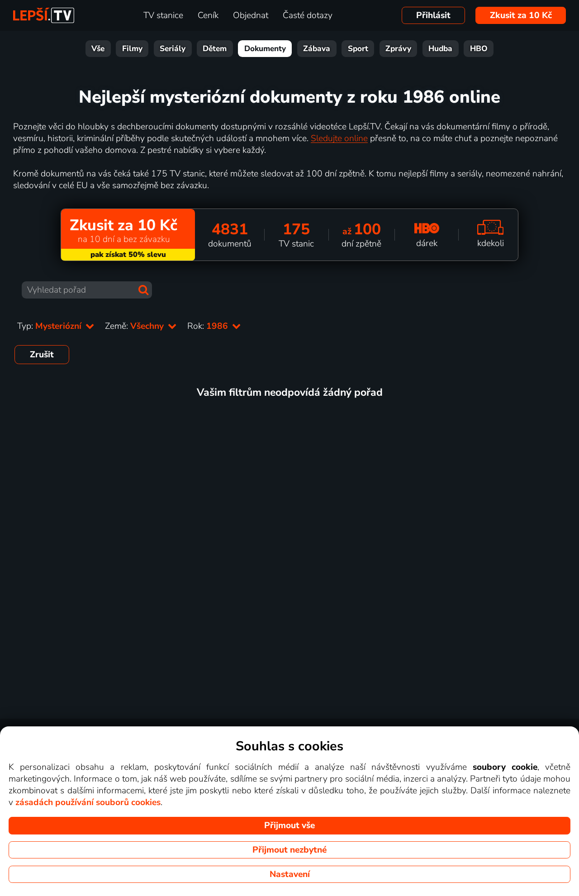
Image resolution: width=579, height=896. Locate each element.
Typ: (50, 326)
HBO (479, 48)
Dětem (215, 48)
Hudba (440, 48)
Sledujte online (339, 138)
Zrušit (42, 354)
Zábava (316, 48)
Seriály (172, 48)
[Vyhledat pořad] (143, 290)
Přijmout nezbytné (289, 850)
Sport (358, 48)
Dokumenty (265, 48)
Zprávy (398, 48)
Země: (135, 326)
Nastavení (290, 874)
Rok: (208, 326)
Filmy (132, 48)
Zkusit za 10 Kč (521, 15)
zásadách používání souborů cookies (88, 802)
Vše (97, 48)
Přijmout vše (289, 825)
